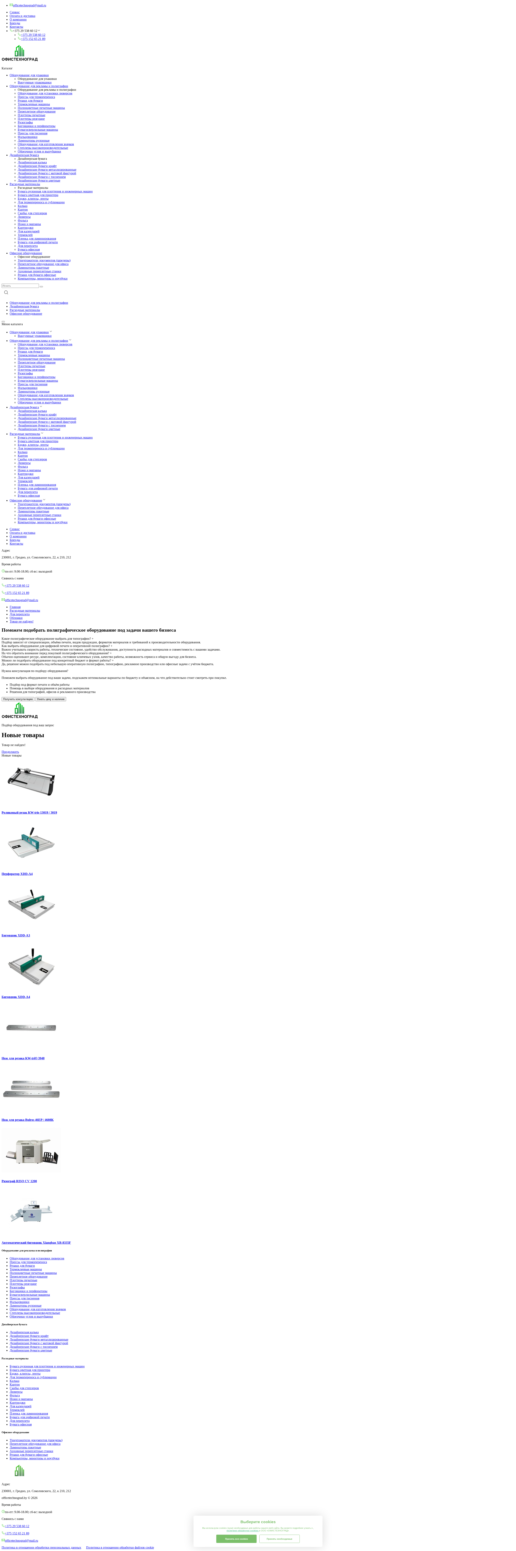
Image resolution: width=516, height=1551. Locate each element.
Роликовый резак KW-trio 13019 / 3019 (29, 812)
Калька (22, 206)
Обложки (16, 618)
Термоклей (25, 235)
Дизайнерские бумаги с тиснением (42, 177)
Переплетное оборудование (37, 111)
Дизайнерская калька (32, 162)
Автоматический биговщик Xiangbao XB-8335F (36, 1242)
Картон (23, 209)
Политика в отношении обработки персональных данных (41, 1547)
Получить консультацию (18, 699)
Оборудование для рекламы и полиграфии (39, 86)
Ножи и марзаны (29, 224)
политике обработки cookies (243, 1530)
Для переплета (28, 246)
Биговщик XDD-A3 (16, 935)
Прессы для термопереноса (36, 97)
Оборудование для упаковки (29, 75)
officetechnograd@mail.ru (21, 600)
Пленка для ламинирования (37, 238)
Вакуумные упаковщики (35, 82)
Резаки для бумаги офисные (37, 275)
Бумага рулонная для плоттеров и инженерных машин (55, 191)
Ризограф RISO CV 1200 (19, 1181)
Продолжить (10, 752)
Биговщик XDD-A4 (16, 997)
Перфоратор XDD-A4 (17, 874)
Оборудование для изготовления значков (46, 144)
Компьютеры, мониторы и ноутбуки (43, 278)
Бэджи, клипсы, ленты (33, 198)
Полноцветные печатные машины (41, 108)
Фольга (23, 220)
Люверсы (24, 216)
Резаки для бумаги (30, 100)
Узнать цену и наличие (50, 699)
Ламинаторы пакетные (33, 267)
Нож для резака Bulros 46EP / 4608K (28, 1119)
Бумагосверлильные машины (38, 129)
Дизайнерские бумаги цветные (39, 180)
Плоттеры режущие (31, 118)
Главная (15, 607)
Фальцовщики (27, 137)
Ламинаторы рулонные (34, 140)
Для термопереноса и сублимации (41, 202)
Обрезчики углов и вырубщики (39, 151)
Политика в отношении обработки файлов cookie (120, 1547)
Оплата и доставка (22, 16)
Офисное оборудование (26, 253)
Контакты (16, 26)
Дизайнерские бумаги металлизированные (47, 169)
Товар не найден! (21, 621)
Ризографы (25, 122)
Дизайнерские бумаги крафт (37, 166)
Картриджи (25, 227)
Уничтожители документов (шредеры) (44, 260)
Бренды (15, 23)
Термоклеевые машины (34, 104)
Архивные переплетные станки (39, 271)
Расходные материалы (25, 184)
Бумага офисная (29, 249)
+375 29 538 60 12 (33, 35)
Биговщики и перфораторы (36, 126)
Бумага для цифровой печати (38, 242)
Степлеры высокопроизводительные (43, 147)
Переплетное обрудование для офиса (43, 264)
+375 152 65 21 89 (33, 39)
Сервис (15, 12)
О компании (18, 19)
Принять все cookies (236, 1539)
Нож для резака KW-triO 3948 (23, 1058)
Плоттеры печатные (31, 115)
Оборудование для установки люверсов (45, 93)
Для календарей (29, 231)
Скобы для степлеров (32, 213)
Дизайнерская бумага (24, 155)
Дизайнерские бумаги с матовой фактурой (47, 173)
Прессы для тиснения (32, 133)
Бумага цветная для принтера (38, 195)
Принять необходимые (279, 1539)
